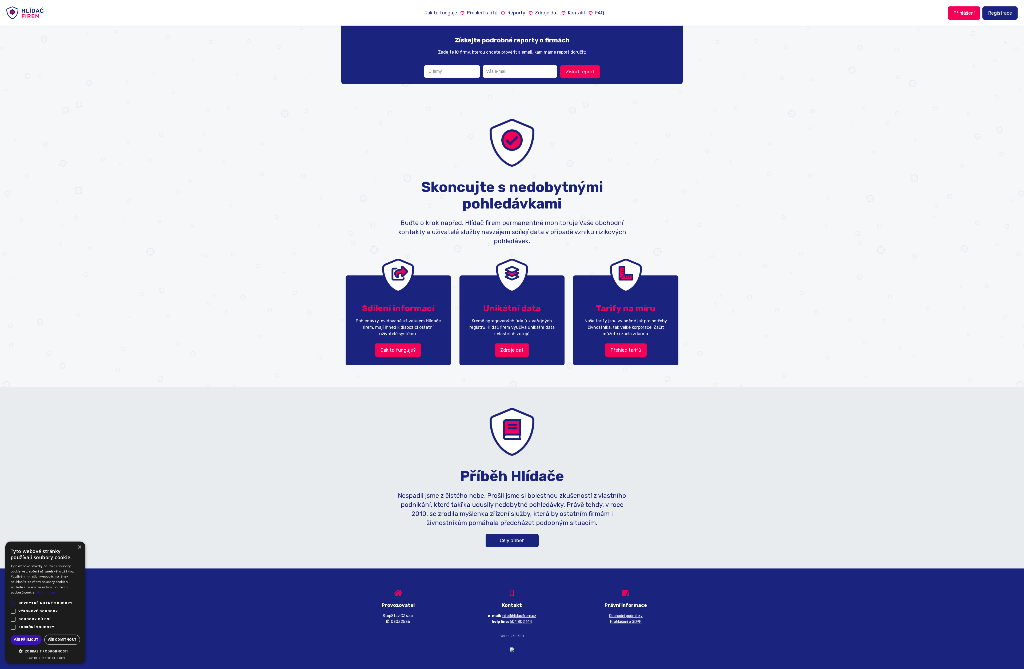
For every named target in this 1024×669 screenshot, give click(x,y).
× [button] (79, 547)
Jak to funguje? (398, 350)
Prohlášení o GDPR (626, 621)
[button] (45, 651)
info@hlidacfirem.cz (519, 616)
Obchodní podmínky (626, 616)
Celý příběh (512, 540)
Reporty (516, 13)
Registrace (1000, 13)
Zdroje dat (546, 13)
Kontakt (576, 13)
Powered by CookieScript (45, 658)
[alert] (45, 603)
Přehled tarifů (482, 13)
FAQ (599, 13)
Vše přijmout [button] (26, 639)
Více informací (47, 592)
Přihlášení (964, 13)
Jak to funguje (441, 13)
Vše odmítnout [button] (62, 639)
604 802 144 (521, 621)
